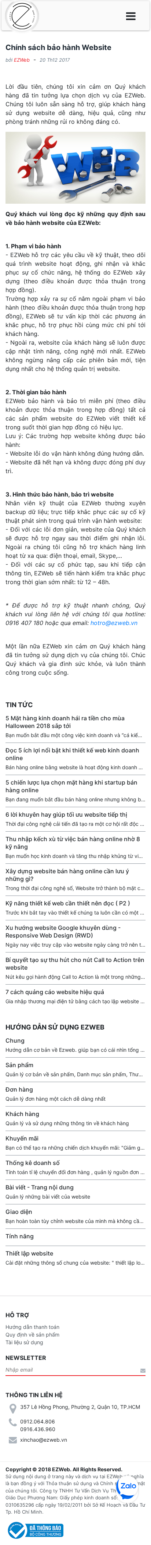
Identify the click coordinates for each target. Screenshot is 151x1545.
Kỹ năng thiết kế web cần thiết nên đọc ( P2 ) (67, 903)
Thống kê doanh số (32, 1162)
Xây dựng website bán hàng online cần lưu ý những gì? (67, 874)
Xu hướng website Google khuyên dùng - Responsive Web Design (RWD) (63, 931)
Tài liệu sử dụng (24, 1342)
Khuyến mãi (21, 1138)
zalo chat (127, 1487)
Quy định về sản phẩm (32, 1334)
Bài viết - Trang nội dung (39, 1187)
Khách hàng (22, 1113)
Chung (15, 1040)
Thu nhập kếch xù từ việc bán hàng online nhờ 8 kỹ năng (72, 842)
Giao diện (18, 1211)
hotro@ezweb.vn (114, 622)
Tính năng (19, 1236)
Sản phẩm (19, 1065)
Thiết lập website (29, 1253)
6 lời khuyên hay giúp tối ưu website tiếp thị (66, 814)
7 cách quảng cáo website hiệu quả (54, 992)
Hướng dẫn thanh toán (32, 1327)
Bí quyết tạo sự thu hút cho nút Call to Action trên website (74, 963)
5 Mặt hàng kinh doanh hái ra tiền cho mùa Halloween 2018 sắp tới (65, 721)
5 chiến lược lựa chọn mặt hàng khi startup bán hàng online (71, 786)
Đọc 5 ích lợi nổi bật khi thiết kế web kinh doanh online (72, 754)
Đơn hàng (19, 1089)
